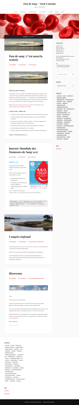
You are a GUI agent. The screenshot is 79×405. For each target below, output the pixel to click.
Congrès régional (20, 236)
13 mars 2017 (23, 278)
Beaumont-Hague (60, 99)
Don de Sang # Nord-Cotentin (39, 3)
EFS (26, 134)
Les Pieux (59, 116)
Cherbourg (65, 103)
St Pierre (70, 131)
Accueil (15, 11)
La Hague (59, 114)
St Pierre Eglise (60, 133)
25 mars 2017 (23, 241)
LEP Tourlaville (65, 114)
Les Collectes (42, 11)
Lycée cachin (65, 116)
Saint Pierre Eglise (61, 127)
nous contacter (15, 316)
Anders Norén (51, 402)
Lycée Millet (59, 120)
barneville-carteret (61, 97)
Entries (58, 148)
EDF (6, 356)
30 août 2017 (23, 64)
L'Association (40, 241)
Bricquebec (59, 101)
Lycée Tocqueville (68, 120)
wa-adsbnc (13, 64)
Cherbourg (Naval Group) (62, 107)
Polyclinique (15, 367)
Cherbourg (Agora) (61, 105)
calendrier (69, 101)
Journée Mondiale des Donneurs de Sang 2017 (23, 150)
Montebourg (60, 122)
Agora (12, 345)
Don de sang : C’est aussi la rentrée (25, 57)
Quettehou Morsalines (68, 125)
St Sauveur (67, 133)
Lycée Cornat (60, 118)
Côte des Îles (20, 354)
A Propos (57, 11)
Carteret (59, 103)
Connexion (6, 390)
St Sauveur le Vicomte (62, 135)
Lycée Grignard (67, 118)
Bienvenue (15, 273)
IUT (69, 112)
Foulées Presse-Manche (62, 112)
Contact (50, 11)
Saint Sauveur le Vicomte (62, 129)
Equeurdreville (11, 356)
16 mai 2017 (22, 157)
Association (18, 345)
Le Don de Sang (32, 11)
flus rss (18, 310)
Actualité (33, 64)
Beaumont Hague (69, 99)
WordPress (38, 402)
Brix (64, 101)
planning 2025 (67, 122)
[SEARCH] (73, 74)
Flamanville (59, 110)
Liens (62, 11)
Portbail (22, 367)
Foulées (65, 110)
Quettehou (59, 125)
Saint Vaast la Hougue (62, 131)
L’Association (22, 11)
